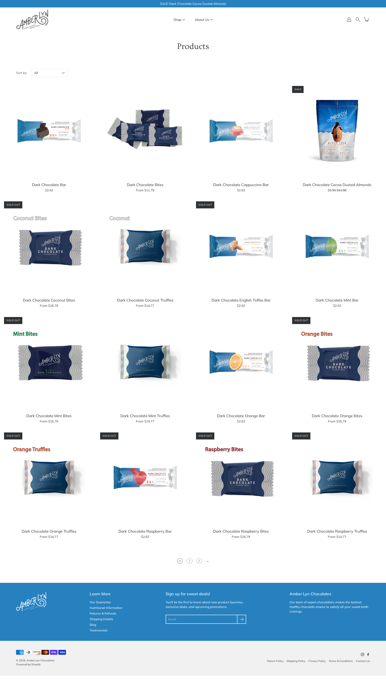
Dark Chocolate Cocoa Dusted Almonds (337, 184)
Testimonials (99, 630)
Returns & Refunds (103, 613)
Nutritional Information (106, 608)
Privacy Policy (317, 661)
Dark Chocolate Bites (145, 184)
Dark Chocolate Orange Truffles (49, 531)
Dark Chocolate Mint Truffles (145, 415)
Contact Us (363, 661)
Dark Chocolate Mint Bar (337, 300)
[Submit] (241, 619)
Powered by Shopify (28, 664)
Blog (93, 625)
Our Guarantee (100, 602)
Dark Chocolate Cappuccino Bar (241, 184)
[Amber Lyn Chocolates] (32, 19)
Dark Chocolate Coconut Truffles (145, 300)
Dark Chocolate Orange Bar (241, 415)
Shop (177, 19)
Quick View (49, 130)
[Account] (349, 19)
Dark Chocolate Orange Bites (337, 415)
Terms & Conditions (341, 661)
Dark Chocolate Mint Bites (49, 415)
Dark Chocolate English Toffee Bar (241, 300)
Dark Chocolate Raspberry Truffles (337, 531)
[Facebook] (368, 654)
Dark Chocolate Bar (49, 184)
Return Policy (275, 661)
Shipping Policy (295, 661)
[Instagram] (362, 654)
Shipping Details (101, 619)
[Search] (358, 19)
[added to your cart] (366, 19)
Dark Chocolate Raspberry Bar (145, 531)
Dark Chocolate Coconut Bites (49, 300)
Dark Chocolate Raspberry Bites (241, 531)
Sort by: (21, 73)
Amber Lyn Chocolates (40, 660)
